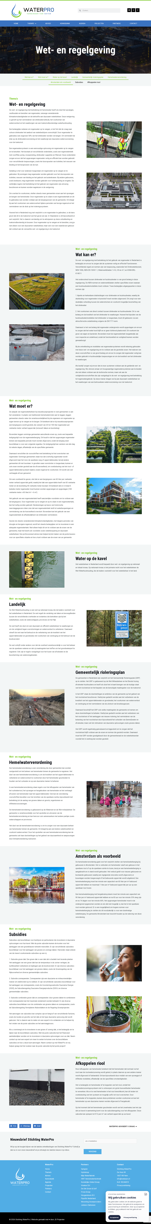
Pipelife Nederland (88, 1198)
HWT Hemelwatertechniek (91, 1179)
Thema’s (30, 23)
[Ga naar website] (145, 1194)
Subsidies (79, 82)
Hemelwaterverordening (117, 77)
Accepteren (114, 1217)
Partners (117, 23)
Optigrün (84, 1169)
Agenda (82, 23)
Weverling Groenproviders (91, 1202)
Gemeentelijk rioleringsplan (92, 77)
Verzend (93, 1152)
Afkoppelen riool (93, 82)
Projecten (99, 23)
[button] (13, 1126)
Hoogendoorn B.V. (88, 1195)
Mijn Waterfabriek (88, 1176)
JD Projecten (59, 1219)
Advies (48, 23)
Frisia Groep (85, 1192)
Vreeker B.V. (85, 1185)
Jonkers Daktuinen (88, 1205)
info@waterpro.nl (123, 1179)
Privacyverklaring (130, 1217)
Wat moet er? (43, 77)
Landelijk (74, 77)
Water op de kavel (60, 77)
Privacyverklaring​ (123, 1185)
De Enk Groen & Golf (89, 1189)
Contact (133, 23)
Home (16, 23)
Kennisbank (65, 23)
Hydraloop (85, 1172)
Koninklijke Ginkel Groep (90, 1182)
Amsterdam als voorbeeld (61, 82)
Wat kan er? (29, 77)
